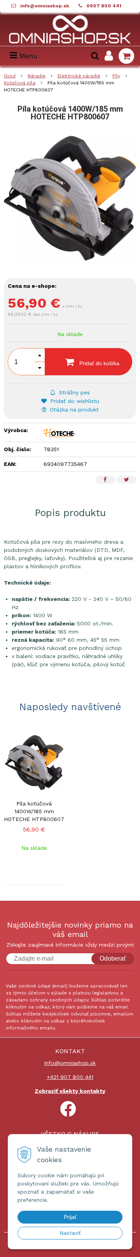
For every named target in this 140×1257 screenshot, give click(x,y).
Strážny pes (73, 392)
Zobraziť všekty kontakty (70, 1091)
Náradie (37, 76)
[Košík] (126, 56)
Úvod (10, 76)
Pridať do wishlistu (73, 401)
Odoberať (113, 958)
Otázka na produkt (73, 409)
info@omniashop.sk (44, 6)
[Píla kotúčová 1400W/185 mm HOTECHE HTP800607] (70, 198)
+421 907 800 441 (70, 1077)
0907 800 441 (103, 6)
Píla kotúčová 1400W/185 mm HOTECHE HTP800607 (34, 811)
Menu (27, 56)
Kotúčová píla (19, 83)
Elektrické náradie (79, 76)
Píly (116, 76)
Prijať (70, 1217)
